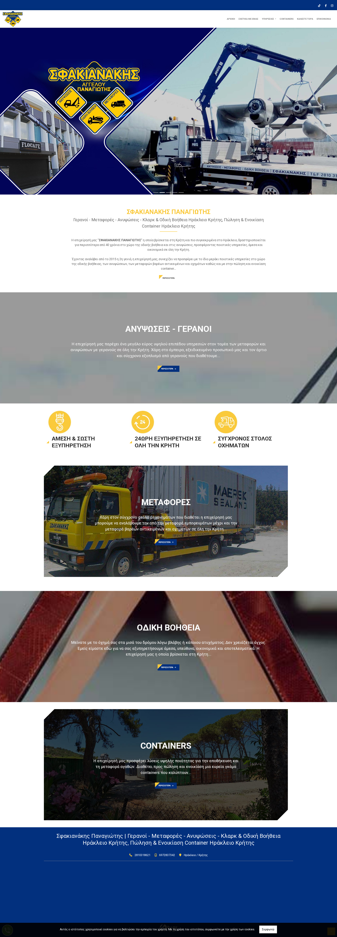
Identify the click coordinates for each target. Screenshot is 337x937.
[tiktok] (319, 5)
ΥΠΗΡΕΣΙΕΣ (268, 19)
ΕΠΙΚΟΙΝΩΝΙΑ (324, 19)
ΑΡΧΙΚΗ (231, 19)
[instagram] (331, 5)
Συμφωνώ (268, 929)
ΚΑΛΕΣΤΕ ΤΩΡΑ (305, 19)
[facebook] (325, 5)
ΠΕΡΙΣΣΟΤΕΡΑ (169, 278)
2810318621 (142, 855)
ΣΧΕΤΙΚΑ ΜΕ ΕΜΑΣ (248, 19)
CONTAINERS (286, 19)
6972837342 (167, 855)
